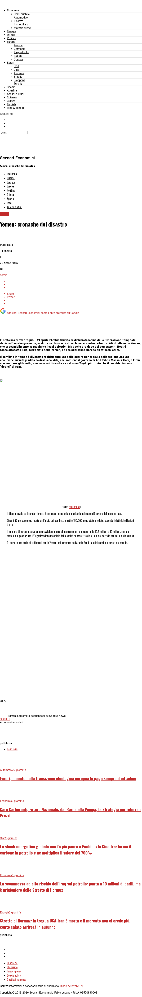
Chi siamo (12, 967)
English (11, 104)
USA (16, 66)
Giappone (19, 80)
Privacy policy (14, 971)
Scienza (12, 97)
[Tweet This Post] (74, 284)
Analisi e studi (15, 94)
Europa (11, 41)
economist (74, 507)
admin (3, 275)
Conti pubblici (22, 14)
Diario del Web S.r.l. (71, 986)
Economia (13, 10)
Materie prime (22, 28)
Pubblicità (12, 963)
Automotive (21, 17)
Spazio (11, 87)
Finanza (18, 21)
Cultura (11, 101)
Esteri (10, 62)
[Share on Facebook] (74, 281)
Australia (19, 73)
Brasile (18, 76)
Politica (11, 38)
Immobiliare (21, 24)
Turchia (18, 83)
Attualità (12, 90)
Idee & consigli (16, 107)
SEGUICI (5, 719)
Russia (18, 55)
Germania (19, 48)
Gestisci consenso (16, 979)
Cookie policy (14, 975)
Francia (18, 45)
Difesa (11, 34)
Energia (11, 31)
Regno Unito (21, 52)
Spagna (18, 59)
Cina (16, 69)
